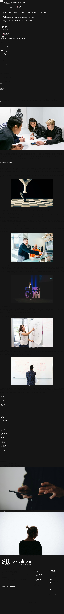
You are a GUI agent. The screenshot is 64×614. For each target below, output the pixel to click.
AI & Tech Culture (29, 20)
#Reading (2, 432)
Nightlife (16, 17)
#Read (2, 430)
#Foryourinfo (3, 428)
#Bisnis (2, 397)
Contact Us (52, 595)
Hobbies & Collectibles (22, 17)
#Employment (3, 407)
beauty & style (3, 49)
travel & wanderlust (4, 45)
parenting (2, 43)
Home (1, 41)
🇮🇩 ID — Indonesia (20, 5)
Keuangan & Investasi (20, 22)
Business (4, 21)
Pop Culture (5, 16)
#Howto (2, 416)
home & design (3, 47)
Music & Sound (11, 20)
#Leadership (3, 404)
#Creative (2, 451)
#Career (2, 438)
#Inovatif (2, 449)
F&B (3, 13)
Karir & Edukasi (27, 22)
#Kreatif (2, 453)
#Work (2, 421)
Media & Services (13, 6)
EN (1, 70)
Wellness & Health (38, 12)
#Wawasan (2, 443)
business (2, 60)
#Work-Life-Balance (4, 420)
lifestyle (2, 42)
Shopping (33, 12)
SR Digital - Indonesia (54, 594)
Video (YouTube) (12, 4)
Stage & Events (23, 20)
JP (2, 70)
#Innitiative (3, 450)
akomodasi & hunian (4, 46)
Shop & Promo (5, 3)
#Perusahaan (3, 400)
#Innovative (3, 446)
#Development (3, 434)
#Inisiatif (2, 447)
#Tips (2, 441)
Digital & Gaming (18, 20)
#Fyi (1, 425)
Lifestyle (4, 11)
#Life (1, 422)
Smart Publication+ (5, 586)
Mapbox (31, 165)
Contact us (12, 7)
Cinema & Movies (6, 20)
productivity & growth (4, 53)
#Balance (2, 424)
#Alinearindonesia (4, 396)
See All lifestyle (3, 54)
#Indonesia (3, 429)
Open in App (12, 586)
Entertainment (5, 18)
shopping (2, 50)
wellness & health (4, 51)
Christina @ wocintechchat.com (31, 347)
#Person (2, 417)
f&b (1, 56)
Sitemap (1, 89)
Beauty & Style (29, 12)
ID (0, 70)
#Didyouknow (3, 413)
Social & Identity (31, 17)
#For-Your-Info (3, 426)
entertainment (3, 59)
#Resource (3, 437)
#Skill (2, 405)
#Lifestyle (2, 399)
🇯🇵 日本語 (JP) (19, 7)
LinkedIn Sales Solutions (31, 263)
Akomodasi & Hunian (17, 12)
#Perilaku (2, 412)
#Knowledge (3, 442)
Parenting (4, 12)
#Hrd (1, 409)
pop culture (3, 57)
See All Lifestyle (37, 582)
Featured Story (5, 24)
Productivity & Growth (45, 12)
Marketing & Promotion (13, 22)
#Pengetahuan (3, 445)
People (27, 17)
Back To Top (60, 562)
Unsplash (34, 165)
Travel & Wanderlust (10, 12)
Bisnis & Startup (5, 22)
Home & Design (23, 12)
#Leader (2, 403)
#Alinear (2, 395)
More (9, 3)
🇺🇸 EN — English (19, 6)
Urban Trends (5, 17)
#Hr (1, 408)
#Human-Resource (4, 433)
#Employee (3, 401)
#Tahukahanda (3, 414)
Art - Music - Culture (11, 17)
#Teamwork (3, 418)
